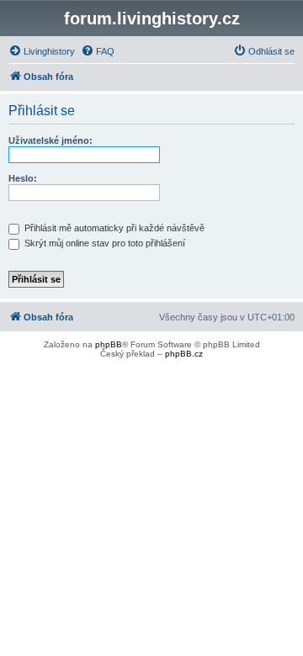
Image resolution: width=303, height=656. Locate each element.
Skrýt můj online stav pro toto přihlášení (103, 243)
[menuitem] (41, 51)
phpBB (108, 344)
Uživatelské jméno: (50, 140)
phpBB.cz (184, 353)
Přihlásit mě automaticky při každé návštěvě (113, 228)
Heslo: (22, 178)
